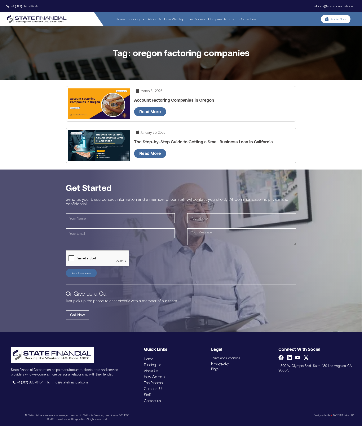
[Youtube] (297, 357)
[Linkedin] (289, 357)
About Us (154, 19)
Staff (233, 19)
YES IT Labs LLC (345, 415)
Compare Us (217, 19)
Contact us (247, 19)
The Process (196, 19)
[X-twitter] (306, 357)
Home (120, 19)
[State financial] (36, 19)
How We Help (174, 19)
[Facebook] (281, 357)
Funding (134, 19)
